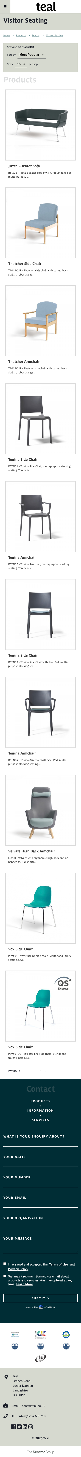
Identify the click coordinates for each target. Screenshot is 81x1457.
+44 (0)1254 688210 (31, 1416)
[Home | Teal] (46, 6)
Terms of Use (58, 1264)
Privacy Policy (18, 1269)
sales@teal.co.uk (33, 1406)
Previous (14, 1071)
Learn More (24, 1284)
